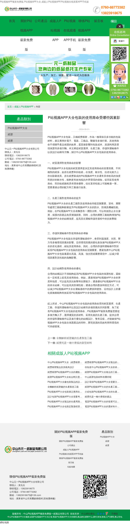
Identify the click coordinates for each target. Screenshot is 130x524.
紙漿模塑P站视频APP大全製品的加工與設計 (102, 362)
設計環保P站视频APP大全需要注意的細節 (102, 381)
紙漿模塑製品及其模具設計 (61, 367)
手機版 (114, 513)
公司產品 (41, 20)
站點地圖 (71, 466)
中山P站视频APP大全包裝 (90, 152)
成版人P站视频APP (55, 30)
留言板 (99, 20)
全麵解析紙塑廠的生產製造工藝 (74, 338)
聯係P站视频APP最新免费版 (71, 458)
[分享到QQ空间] (115, 97)
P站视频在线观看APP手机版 (71, 453)
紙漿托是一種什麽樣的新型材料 (74, 343)
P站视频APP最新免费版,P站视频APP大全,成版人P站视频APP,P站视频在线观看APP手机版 (44, 1)
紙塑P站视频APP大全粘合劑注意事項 (65, 376)
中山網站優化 (88, 513)
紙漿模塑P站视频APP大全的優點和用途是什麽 (65, 372)
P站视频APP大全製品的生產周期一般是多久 (65, 401)
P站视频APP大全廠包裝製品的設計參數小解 (65, 381)
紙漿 (10, 140)
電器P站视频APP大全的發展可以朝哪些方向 (102, 401)
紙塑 (10, 134)
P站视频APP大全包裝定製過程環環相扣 (65, 406)
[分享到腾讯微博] (121, 97)
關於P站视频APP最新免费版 (71, 441)
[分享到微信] (127, 97)
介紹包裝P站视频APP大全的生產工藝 (102, 391)
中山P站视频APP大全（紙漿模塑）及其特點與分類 (65, 362)
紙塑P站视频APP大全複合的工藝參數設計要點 (102, 372)
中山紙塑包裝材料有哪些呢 (98, 376)
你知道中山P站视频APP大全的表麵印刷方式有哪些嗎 (102, 367)
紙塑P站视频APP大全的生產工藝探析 (102, 386)
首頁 (12, 20)
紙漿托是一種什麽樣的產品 (98, 396)
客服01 (122, 40)
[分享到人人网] (124, 97)
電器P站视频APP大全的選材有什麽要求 (102, 406)
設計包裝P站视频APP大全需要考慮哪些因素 (65, 396)
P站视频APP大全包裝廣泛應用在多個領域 (65, 391)
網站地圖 (4, 522)
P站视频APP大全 (17, 128)
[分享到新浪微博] (118, 97)
